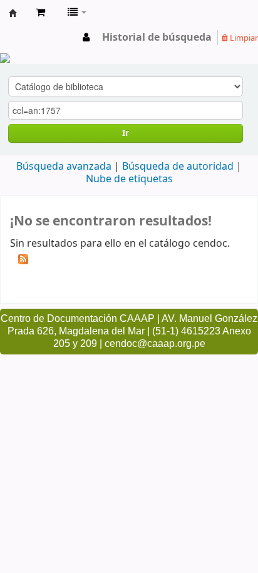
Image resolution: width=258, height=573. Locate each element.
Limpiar (243, 38)
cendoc (13, 13)
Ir (125, 133)
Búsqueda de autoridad (178, 166)
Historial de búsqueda (157, 37)
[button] (40, 12)
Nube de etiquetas (129, 179)
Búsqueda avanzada (63, 166)
